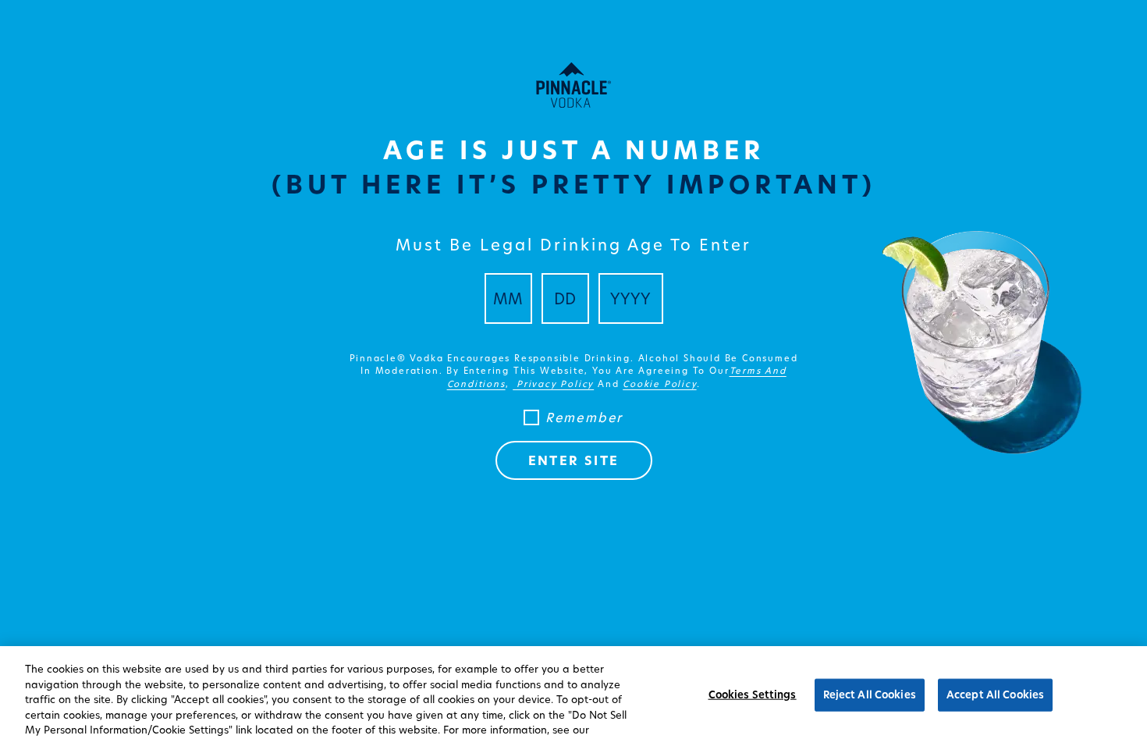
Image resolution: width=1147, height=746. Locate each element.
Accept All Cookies (995, 694)
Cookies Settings (752, 694)
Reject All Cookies (869, 694)
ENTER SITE (574, 460)
